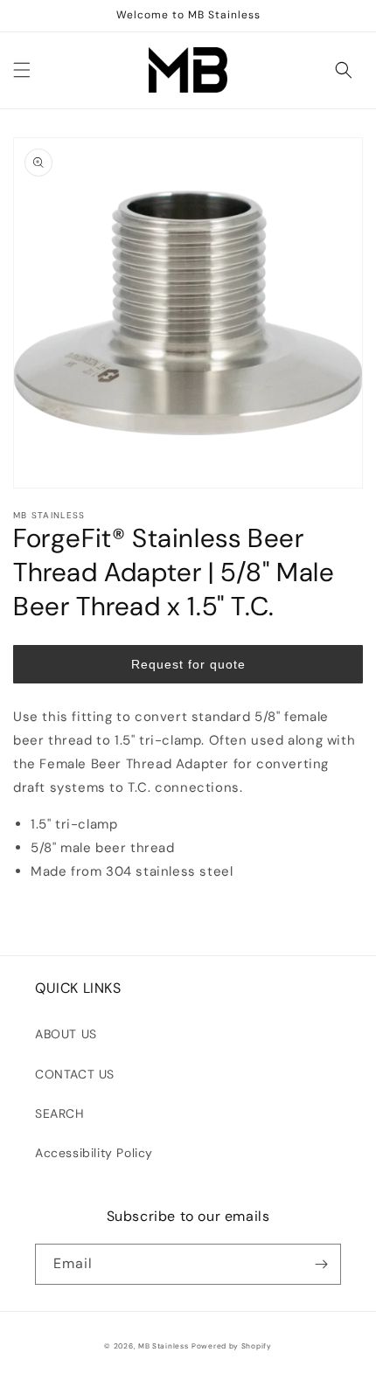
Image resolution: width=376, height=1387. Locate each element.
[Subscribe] (321, 1264)
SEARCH (60, 1113)
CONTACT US (75, 1074)
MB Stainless (163, 1346)
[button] (22, 70)
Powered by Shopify (231, 1346)
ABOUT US (66, 1034)
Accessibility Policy (94, 1153)
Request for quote (188, 664)
